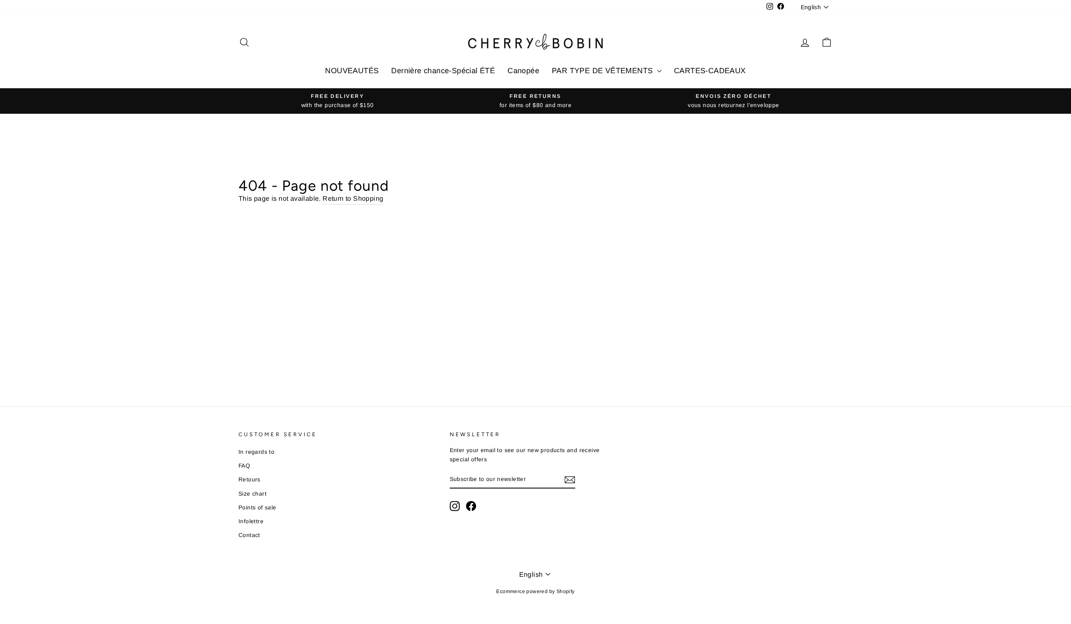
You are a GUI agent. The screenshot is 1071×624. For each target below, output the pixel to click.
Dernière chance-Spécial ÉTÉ (443, 70)
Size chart (252, 494)
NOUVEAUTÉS (352, 70)
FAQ (244, 466)
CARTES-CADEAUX (710, 70)
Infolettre (251, 521)
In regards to (256, 452)
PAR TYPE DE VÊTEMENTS (603, 70)
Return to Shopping (353, 198)
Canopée (523, 70)
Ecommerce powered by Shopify (535, 591)
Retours (249, 479)
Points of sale (257, 507)
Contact (249, 535)
